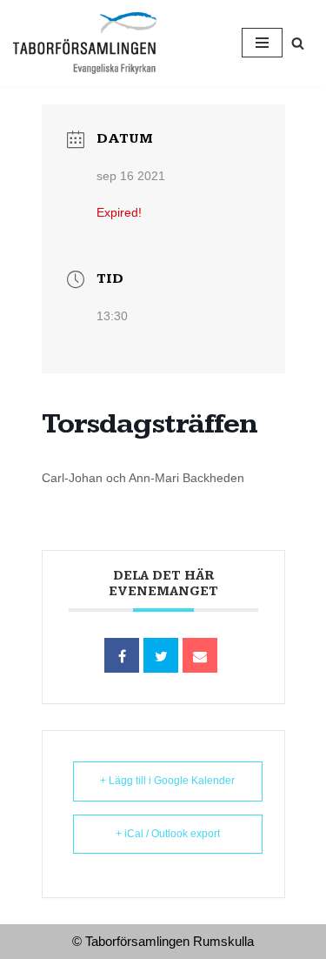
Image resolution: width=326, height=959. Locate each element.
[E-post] (200, 655)
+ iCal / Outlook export (168, 834)
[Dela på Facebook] (121, 655)
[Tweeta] (160, 655)
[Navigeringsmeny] (262, 42)
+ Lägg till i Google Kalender (167, 781)
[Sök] (297, 43)
